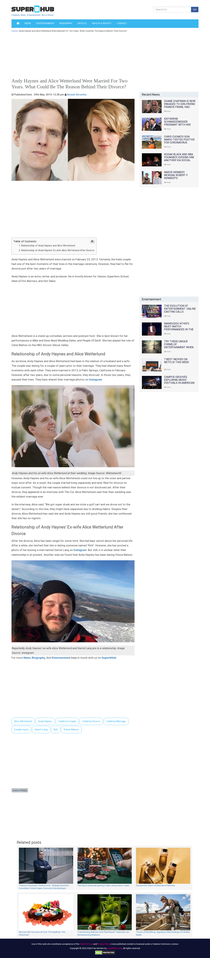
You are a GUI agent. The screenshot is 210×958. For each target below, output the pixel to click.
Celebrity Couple (67, 721)
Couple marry (21, 729)
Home (14, 31)
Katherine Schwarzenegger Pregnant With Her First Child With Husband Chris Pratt (178, 124)
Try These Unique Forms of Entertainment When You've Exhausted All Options (178, 347)
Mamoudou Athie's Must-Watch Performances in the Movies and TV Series (178, 328)
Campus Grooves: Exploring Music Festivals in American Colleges (179, 381)
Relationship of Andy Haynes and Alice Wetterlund (48, 245)
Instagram (95, 379)
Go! (194, 9)
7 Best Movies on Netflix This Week (176, 361)
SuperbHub (109, 657)
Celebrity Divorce (91, 721)
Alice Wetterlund (23, 721)
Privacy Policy (103, 944)
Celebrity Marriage (116, 721)
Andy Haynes (45, 721)
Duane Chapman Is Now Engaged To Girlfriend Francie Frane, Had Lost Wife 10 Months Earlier (179, 107)
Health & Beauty (102, 23)
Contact (122, 23)
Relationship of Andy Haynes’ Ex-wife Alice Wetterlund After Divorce (57, 250)
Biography (66, 23)
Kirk (56, 729)
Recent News (151, 94)
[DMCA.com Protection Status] (105, 952)
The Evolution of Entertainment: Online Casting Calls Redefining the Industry (180, 311)
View (168, 111)
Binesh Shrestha (76, 94)
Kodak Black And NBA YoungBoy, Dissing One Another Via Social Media (179, 159)
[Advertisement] (103, 56)
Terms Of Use (86, 944)
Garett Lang (41, 729)
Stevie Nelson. (71, 729)
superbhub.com (114, 948)
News (28, 23)
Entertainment (45, 23)
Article (82, 23)
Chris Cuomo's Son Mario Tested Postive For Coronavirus (179, 139)
